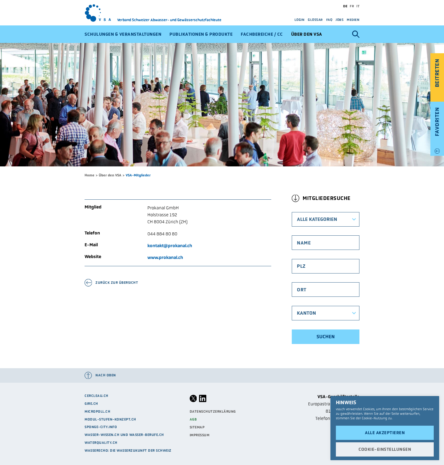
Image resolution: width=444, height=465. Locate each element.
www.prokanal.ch (165, 257)
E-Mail (91, 244)
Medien (353, 20)
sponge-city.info (101, 427)
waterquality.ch (101, 442)
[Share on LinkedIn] (202, 401)
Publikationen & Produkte (201, 34)
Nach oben (105, 375)
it (357, 6)
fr (352, 6)
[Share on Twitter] (193, 401)
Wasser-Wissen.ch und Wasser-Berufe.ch (124, 435)
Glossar (315, 20)
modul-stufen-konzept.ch (110, 419)
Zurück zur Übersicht (116, 283)
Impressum (200, 435)
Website (93, 256)
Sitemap (197, 427)
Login (299, 20)
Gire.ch (91, 403)
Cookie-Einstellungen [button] (385, 449)
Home (90, 175)
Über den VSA (306, 34)
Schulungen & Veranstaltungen (123, 34)
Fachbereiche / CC (262, 34)
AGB (193, 419)
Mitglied (93, 207)
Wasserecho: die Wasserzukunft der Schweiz (128, 450)
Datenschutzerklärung (213, 411)
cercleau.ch (96, 396)
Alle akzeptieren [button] (385, 432)
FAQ (329, 20)
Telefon (92, 233)
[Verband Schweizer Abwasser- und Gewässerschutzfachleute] (101, 13)
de (345, 6)
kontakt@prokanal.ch (169, 245)
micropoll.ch (97, 411)
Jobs (339, 20)
